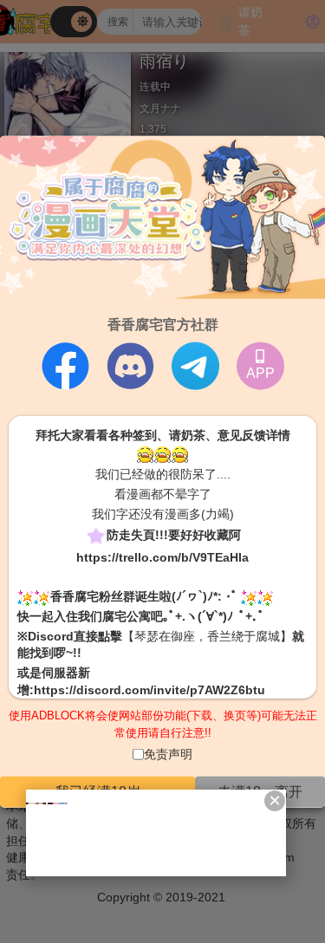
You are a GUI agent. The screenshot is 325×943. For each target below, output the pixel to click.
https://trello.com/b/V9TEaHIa (162, 557)
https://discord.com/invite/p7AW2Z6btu (149, 689)
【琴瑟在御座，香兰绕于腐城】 (207, 635)
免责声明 (168, 754)
